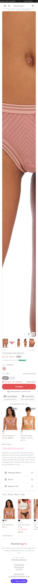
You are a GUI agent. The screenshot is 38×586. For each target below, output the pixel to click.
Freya (4, 350)
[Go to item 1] (5, 343)
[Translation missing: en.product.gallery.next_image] (33, 334)
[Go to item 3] (19, 343)
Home (9, 9)
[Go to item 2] (12, 343)
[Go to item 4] (25, 343)
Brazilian (19, 9)
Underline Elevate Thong (24, 526)
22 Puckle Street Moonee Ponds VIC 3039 (19, 567)
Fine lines (20, 522)
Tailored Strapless (8, 525)
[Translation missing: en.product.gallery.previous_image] (24, 334)
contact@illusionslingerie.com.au (19, 576)
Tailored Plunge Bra (8, 436)
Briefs (13, 9)
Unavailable (19, 386)
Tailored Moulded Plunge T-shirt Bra (26, 437)
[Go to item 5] (32, 343)
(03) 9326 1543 (19, 574)
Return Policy (31, 382)
